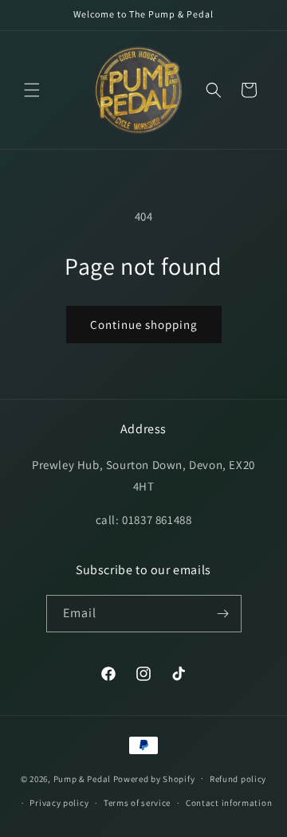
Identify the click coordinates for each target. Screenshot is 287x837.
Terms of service (137, 802)
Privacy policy (58, 802)
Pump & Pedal (82, 778)
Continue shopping (144, 324)
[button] (31, 90)
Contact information (229, 802)
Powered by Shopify (154, 778)
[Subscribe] (223, 613)
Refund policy (238, 778)
